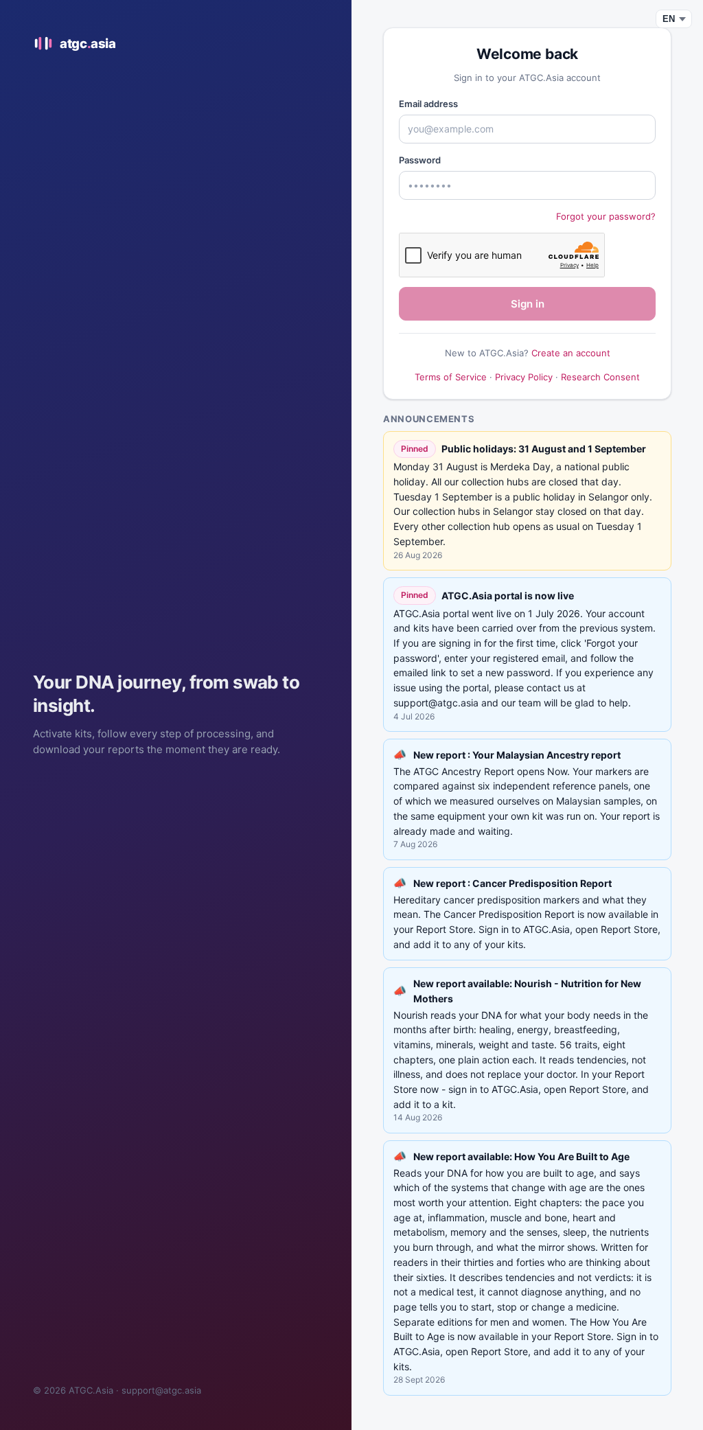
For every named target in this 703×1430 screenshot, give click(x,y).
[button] (527, 799)
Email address (428, 103)
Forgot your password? (606, 216)
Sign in (527, 303)
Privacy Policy (524, 376)
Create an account (570, 352)
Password (420, 159)
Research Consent (600, 376)
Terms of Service (451, 376)
